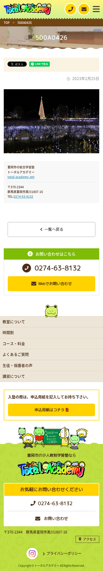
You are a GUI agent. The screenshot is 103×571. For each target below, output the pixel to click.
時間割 (8, 332)
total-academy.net (21, 177)
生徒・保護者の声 (17, 365)
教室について (13, 321)
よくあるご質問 (15, 354)
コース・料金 (13, 343)
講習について (13, 376)
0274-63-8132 (23, 196)
